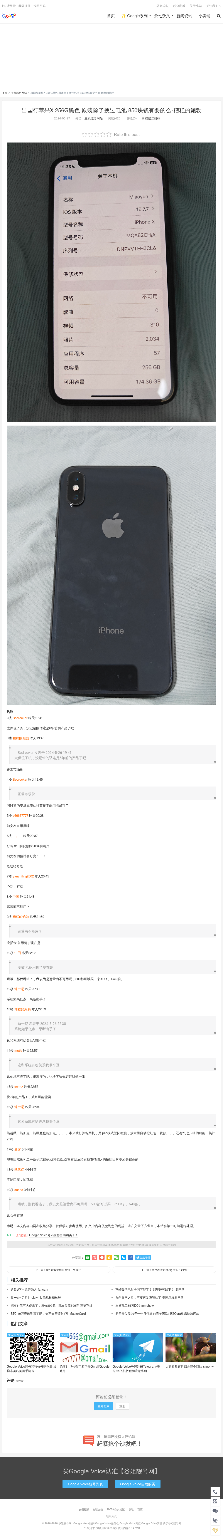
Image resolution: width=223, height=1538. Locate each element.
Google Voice (16, 1335)
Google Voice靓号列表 (85, 1483)
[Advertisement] (111, 57)
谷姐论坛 (163, 5)
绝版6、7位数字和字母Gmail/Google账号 (85, 1368)
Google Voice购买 (84, 1523)
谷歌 (131, 1509)
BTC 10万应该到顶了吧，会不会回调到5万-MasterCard (48, 1313)
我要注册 (25, 5)
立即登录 (104, 1406)
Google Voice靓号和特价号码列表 (31, 1368)
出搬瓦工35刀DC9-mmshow (134, 1305)
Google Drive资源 (151, 1523)
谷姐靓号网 (9, 15)
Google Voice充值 (130, 1523)
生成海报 (144, 1257)
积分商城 (179, 5)
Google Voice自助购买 (137, 1483)
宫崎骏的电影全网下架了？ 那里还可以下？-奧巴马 (149, 1289)
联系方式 (111, 1516)
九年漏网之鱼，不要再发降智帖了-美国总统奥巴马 (149, 1297)
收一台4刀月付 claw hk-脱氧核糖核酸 (36, 1297)
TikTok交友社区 (116, 1509)
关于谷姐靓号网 (172, 1523)
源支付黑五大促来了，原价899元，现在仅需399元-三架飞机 (51, 1305)
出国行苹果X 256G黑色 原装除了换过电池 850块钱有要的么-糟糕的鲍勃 (112, 110)
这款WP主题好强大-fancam (29, 1289)
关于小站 (196, 5)
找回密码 (39, 5)
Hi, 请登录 (9, 5)
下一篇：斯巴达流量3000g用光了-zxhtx (164, 1269)
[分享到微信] (116, 1257)
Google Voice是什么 (107, 1523)
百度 (140, 1509)
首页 (111, 15)
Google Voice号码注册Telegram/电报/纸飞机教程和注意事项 (136, 1368)
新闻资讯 (184, 15)
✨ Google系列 (134, 15)
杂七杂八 (162, 15)
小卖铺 (204, 15)
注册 (122, 1406)
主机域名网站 (19, 92)
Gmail (64, 1335)
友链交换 (98, 1509)
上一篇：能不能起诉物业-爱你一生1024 (58, 1269)
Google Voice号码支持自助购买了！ (53, 1235)
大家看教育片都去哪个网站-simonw (190, 1366)
